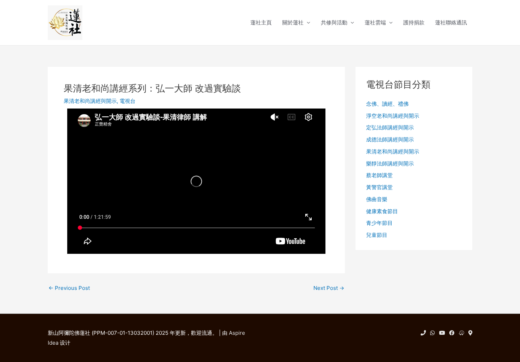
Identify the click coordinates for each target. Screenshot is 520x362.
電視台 (127, 101)
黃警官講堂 (379, 187)
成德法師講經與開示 (390, 139)
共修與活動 (334, 22)
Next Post (328, 288)
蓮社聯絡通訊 (451, 22)
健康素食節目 (382, 211)
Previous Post (69, 288)
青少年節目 (379, 223)
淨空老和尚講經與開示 (392, 115)
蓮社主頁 (261, 22)
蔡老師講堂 (379, 175)
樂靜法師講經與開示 (390, 163)
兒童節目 (376, 235)
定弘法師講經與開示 (390, 127)
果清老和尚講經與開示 (90, 101)
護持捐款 (413, 22)
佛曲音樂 (376, 199)
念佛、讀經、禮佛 (387, 103)
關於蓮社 (293, 22)
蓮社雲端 (375, 22)
